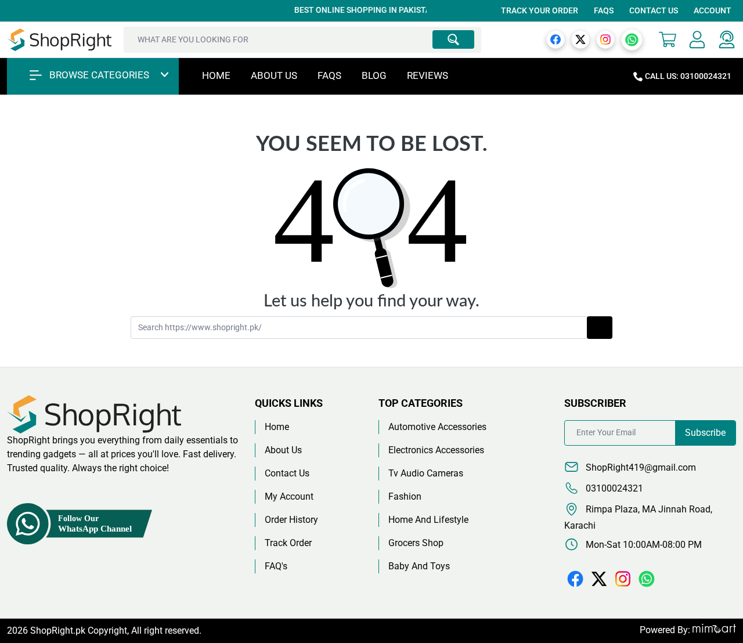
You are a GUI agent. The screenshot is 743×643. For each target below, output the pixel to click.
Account (712, 10)
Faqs (329, 75)
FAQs (604, 10)
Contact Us (653, 10)
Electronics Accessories (436, 450)
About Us (274, 75)
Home (216, 75)
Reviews (427, 75)
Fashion (404, 496)
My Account (289, 496)
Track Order (288, 542)
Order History (291, 519)
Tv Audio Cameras (425, 473)
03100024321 (613, 488)
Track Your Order (539, 10)
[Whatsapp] (632, 39)
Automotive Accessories (437, 426)
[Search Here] (453, 39)
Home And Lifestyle (428, 519)
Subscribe (705, 432)
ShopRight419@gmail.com (639, 467)
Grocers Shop (415, 542)
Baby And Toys (419, 566)
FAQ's (276, 566)
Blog (374, 75)
